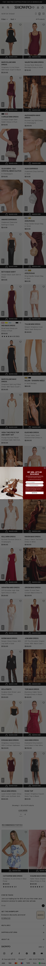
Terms (36, 490)
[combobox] (27, 485)
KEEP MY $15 (34, 492)
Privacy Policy (32, 490)
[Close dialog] (45, 468)
